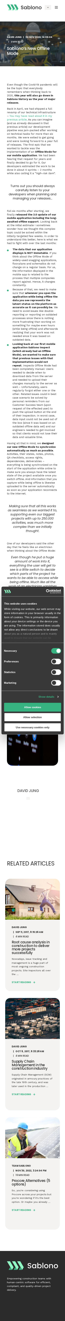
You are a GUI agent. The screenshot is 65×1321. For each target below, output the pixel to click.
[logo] (32, 1265)
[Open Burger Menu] (56, 7)
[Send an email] (28, 798)
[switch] (56, 661)
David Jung (14, 37)
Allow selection (32, 717)
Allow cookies (32, 707)
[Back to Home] (24, 7)
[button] (4, 1317)
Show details (46, 696)
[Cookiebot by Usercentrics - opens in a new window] (46, 591)
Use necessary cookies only (32, 727)
